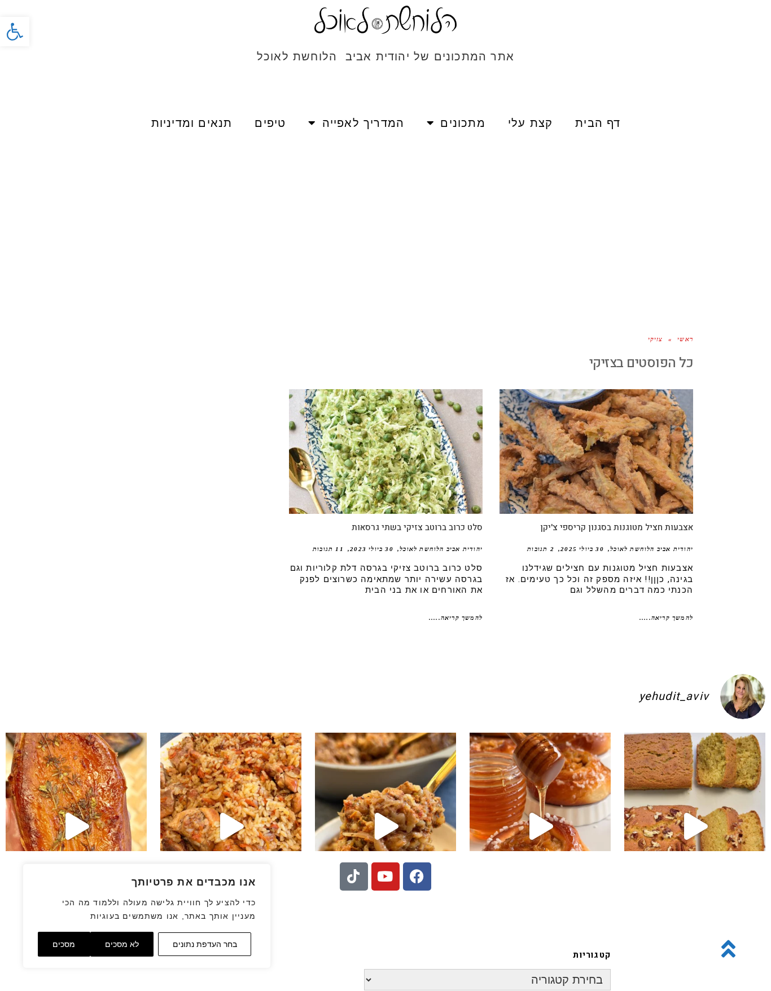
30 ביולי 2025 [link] (582, 548)
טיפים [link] (270, 123)
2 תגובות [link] (540, 548)
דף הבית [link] (597, 123)
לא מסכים (122, 944)
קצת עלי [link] (530, 123)
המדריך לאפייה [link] (363, 123)
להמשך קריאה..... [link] (666, 617)
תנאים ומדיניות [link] (192, 123)
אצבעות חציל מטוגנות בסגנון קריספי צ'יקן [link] (616, 527)
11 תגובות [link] (328, 548)
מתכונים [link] (462, 123)
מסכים (63, 944)
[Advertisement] (385, 226)
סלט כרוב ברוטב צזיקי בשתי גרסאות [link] (417, 527)
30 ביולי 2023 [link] (371, 548)
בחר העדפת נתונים (205, 944)
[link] (14, 31)
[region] (147, 916)
